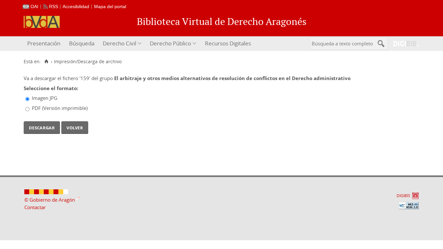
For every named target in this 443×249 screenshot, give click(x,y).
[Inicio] (46, 61)
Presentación (43, 43)
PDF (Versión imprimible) (60, 108)
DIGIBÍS (403, 195)
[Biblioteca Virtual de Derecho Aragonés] (42, 22)
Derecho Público (170, 43)
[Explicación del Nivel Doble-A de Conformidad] (409, 205)
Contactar (35, 207)
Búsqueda (81, 43)
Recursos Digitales (228, 43)
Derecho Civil (119, 43)
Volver (74, 127)
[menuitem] (45, 43)
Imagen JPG (44, 98)
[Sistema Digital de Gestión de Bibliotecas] (403, 43)
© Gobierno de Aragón (49, 199)
